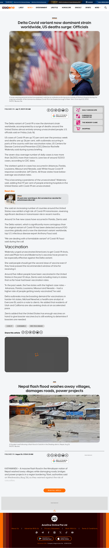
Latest (21, 8)
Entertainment (41, 8)
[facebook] (48, 110)
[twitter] (52, 110)
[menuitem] (21, 7)
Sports (88, 8)
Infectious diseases (36, 326)
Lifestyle (54, 8)
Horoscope (66, 8)
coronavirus (21, 326)
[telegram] (56, 110)
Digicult (78, 8)
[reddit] (63, 110)
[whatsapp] (59, 110)
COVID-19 (9, 326)
